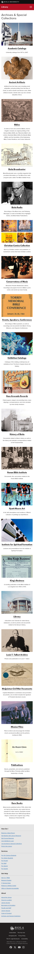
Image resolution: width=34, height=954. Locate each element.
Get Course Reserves (7, 838)
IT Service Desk (6, 883)
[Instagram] (23, 947)
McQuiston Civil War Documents (17, 689)
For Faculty (4, 860)
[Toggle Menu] (31, 7)
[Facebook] (11, 947)
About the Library (6, 897)
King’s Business (17, 581)
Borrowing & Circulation (8, 905)
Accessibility (24, 939)
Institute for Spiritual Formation (17, 545)
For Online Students (7, 858)
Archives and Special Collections (10, 916)
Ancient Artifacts (17, 82)
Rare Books (17, 803)
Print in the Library (6, 846)
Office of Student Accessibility (10, 888)
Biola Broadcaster (17, 169)
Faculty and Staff (6, 908)
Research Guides (6, 880)
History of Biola (17, 434)
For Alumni (4, 866)
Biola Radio (17, 208)
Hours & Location (6, 900)
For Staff (3, 863)
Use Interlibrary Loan (7, 841)
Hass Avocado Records (17, 396)
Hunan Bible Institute (17, 473)
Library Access (5, 903)
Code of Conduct (6, 913)
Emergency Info (13, 935)
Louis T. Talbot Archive (17, 655)
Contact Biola (12, 932)
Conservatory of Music (17, 282)
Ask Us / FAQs (5, 878)
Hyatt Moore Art (17, 509)
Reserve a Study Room (8, 833)
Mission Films (17, 727)
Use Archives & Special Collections (11, 843)
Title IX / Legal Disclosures (13, 939)
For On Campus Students (8, 855)
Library (4, 7)
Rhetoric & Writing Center (8, 886)
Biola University (11, 2)
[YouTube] (19, 947)
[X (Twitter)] (15, 947)
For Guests (4, 869)
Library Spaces (5, 911)
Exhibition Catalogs (17, 358)
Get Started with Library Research (11, 836)
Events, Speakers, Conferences (17, 320)
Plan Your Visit (21, 932)
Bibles (17, 125)
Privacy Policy (21, 935)
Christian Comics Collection (17, 246)
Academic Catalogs (17, 49)
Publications (17, 765)
